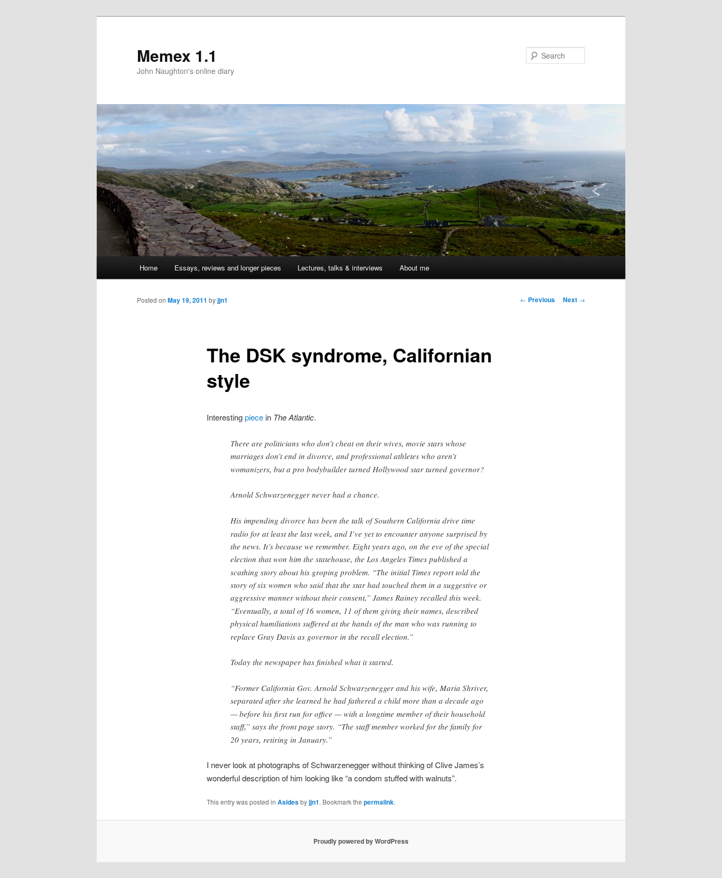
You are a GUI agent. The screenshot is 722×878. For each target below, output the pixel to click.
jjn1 (222, 300)
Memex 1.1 (177, 55)
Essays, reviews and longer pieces (227, 268)
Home (149, 268)
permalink (379, 802)
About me (414, 268)
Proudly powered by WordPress (361, 841)
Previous (537, 299)
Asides (288, 802)
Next (574, 299)
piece (254, 417)
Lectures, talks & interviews (340, 268)
